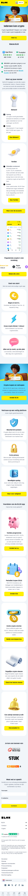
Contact (3, 825)
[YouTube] (9, 885)
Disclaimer (4, 859)
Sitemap (3, 861)
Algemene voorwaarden (8, 863)
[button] (14, 822)
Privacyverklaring (6, 866)
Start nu (21, 2)
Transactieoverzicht (7, 872)
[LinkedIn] (22, 885)
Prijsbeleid (4, 868)
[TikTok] (16, 885)
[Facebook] (19, 885)
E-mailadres (4, 798)
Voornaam (4, 790)
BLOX (3, 822)
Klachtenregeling (6, 875)
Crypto (3, 828)
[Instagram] (5, 885)
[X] (12, 885)
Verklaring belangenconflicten (10, 870)
